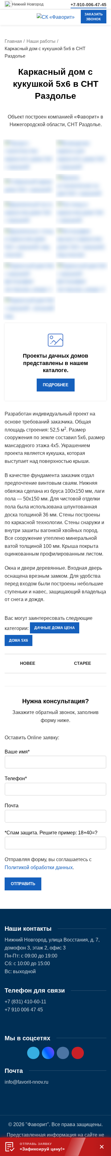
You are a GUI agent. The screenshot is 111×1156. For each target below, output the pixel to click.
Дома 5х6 (18, 640)
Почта (11, 805)
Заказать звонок (93, 16)
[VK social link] (63, 1053)
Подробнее (55, 385)
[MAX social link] (48, 1053)
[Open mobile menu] (8, 17)
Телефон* (16, 778)
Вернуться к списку (55, 663)
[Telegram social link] (33, 1053)
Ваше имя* (17, 751)
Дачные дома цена (54, 628)
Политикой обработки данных (39, 867)
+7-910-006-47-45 (88, 4)
